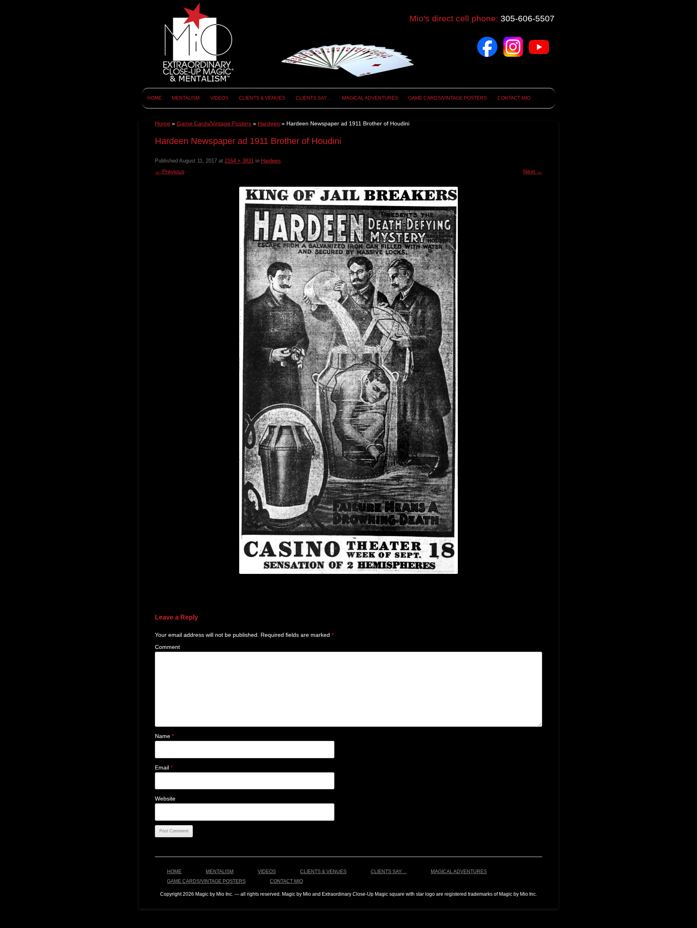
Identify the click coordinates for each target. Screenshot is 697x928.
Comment (167, 647)
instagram (513, 40)
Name (164, 736)
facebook (487, 40)
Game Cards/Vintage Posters (447, 98)
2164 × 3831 (239, 161)
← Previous (169, 171)
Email (164, 767)
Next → (532, 171)
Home (154, 98)
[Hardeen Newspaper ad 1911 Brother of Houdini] (348, 380)
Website (165, 798)
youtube (539, 40)
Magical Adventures (370, 98)
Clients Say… (314, 98)
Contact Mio (513, 98)
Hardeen (269, 123)
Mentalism (186, 98)
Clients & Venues (262, 98)
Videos (219, 98)
